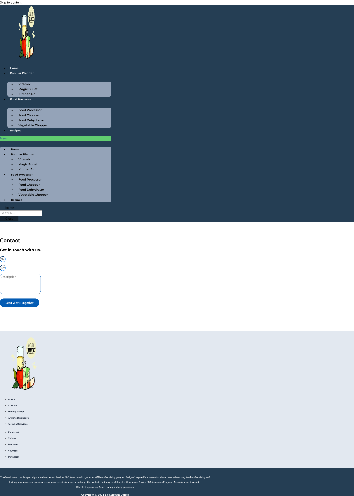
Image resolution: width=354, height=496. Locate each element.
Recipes (15, 130)
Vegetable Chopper (33, 125)
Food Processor (21, 99)
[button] (55, 138)
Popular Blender (22, 73)
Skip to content (11, 2)
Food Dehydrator (31, 120)
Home (14, 68)
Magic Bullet (28, 89)
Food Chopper (29, 115)
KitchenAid (27, 94)
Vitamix (24, 84)
